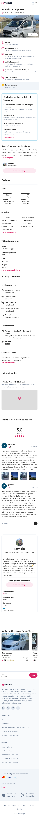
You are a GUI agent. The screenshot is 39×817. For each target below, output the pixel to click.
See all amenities (8, 233)
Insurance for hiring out (10, 755)
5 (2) (4, 13)
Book (33, 675)
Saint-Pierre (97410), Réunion (16, 13)
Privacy (31, 805)
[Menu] (34, 3)
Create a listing (7, 747)
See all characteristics (10, 270)
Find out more (9, 138)
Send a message (19, 171)
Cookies (19, 809)
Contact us (12, 805)
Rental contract (7, 751)
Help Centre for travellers (11, 735)
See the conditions (8, 362)
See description (7, 158)
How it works (6, 720)
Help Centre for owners (10, 762)
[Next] (26, 641)
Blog (4, 805)
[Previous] (4, 641)
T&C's (25, 805)
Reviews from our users (10, 731)
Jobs (19, 805)
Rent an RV (5, 724)
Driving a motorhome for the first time (15, 727)
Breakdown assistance (10, 758)
